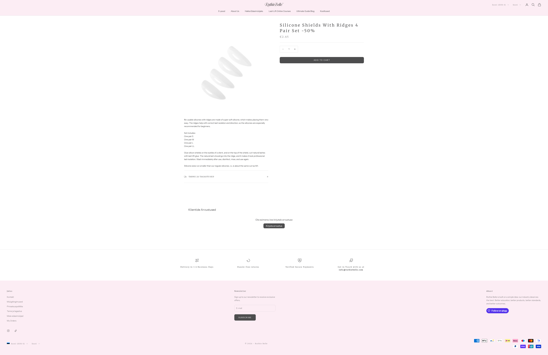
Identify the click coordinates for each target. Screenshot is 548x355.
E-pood (221, 11)
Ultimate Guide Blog (305, 11)
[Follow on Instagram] (8, 330)
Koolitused (325, 11)
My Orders (11, 320)
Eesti (515, 5)
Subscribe (245, 317)
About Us (235, 11)
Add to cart (322, 60)
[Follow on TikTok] (15, 330)
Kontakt (10, 297)
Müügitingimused (15, 301)
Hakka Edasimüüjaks (254, 11)
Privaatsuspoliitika (15, 306)
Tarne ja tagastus (14, 311)
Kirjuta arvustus (274, 225)
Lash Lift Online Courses (280, 11)
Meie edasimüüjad (15, 316)
